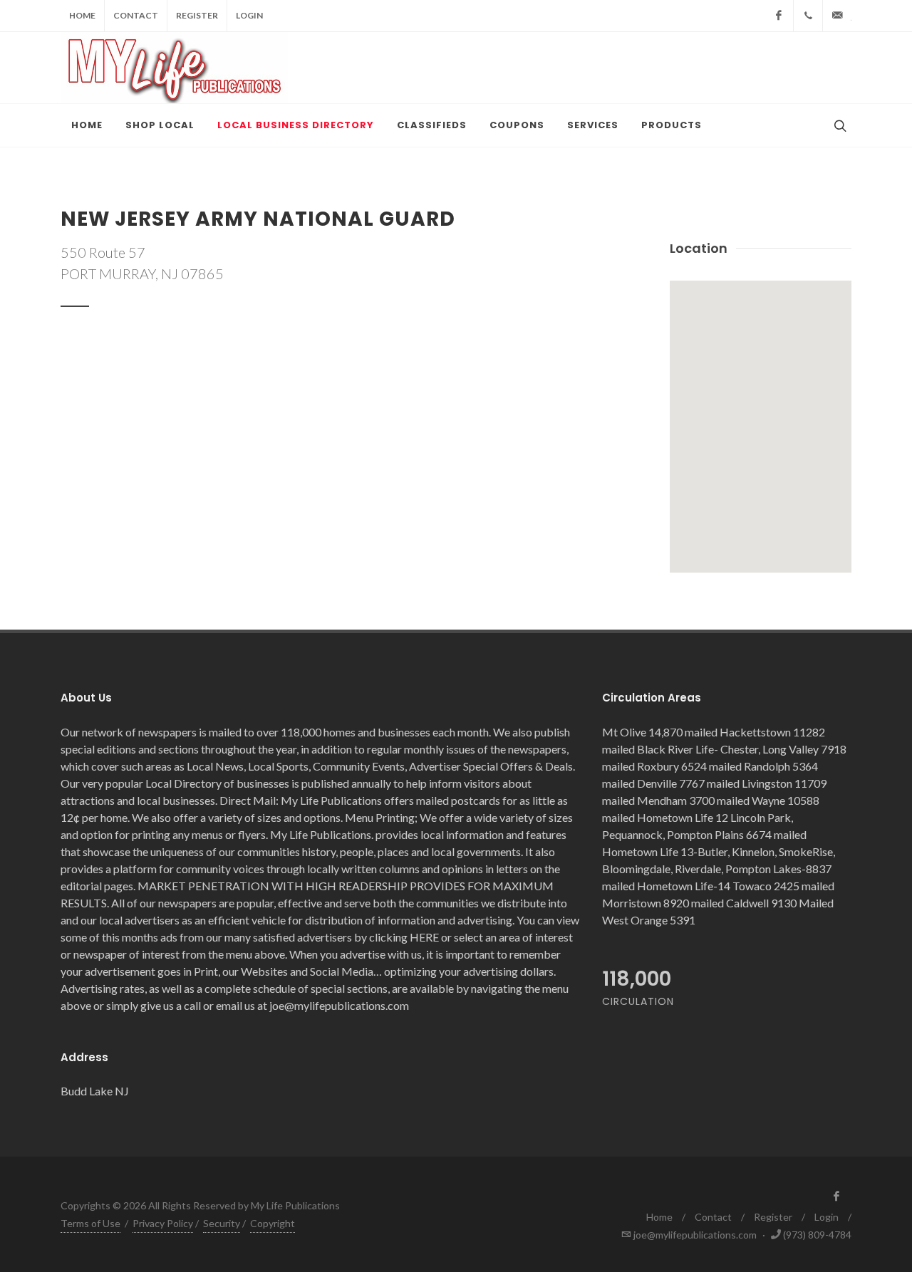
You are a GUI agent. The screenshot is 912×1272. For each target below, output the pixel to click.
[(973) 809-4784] (808, 15)
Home (82, 15)
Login (249, 15)
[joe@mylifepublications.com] (837, 15)
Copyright (272, 1223)
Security (221, 1223)
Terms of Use (90, 1223)
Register (197, 15)
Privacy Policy (163, 1223)
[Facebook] (779, 15)
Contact (135, 15)
